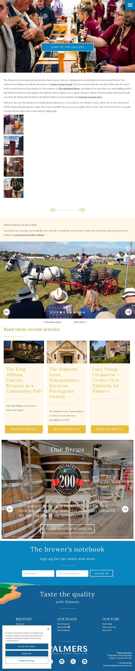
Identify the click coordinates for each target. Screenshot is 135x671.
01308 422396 (126, 663)
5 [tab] (64, 312)
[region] (27, 647)
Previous (6, 312)
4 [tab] (61, 312)
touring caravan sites (90, 97)
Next (128, 312)
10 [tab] (81, 312)
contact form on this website (28, 235)
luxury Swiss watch (61, 84)
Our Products (63, 624)
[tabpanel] (67, 280)
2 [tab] (54, 312)
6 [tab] (68, 312)
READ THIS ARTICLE (24, 429)
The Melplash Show (69, 88)
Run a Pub (106, 630)
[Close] (48, 629)
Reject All (26, 654)
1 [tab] (51, 312)
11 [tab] (84, 312)
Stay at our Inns (109, 627)
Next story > (80, 322)
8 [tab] (74, 312)
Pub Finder (107, 624)
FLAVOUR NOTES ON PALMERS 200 (67, 528)
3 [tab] (58, 312)
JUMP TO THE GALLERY (67, 47)
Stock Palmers (63, 630)
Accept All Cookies (26, 646)
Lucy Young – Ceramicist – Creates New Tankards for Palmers (106, 380)
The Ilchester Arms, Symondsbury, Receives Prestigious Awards (64, 382)
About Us (20, 624)
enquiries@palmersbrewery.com (118, 665)
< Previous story (52, 322)
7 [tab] (71, 312)
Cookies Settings (27, 661)
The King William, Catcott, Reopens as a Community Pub (23, 380)
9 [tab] (77, 312)
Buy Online (62, 627)
